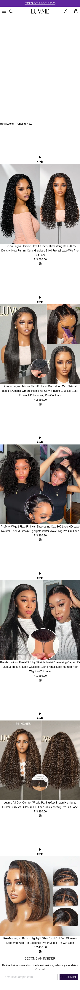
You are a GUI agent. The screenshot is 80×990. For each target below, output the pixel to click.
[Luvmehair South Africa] (40, 11)
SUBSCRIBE (68, 977)
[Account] (65, 11)
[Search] (13, 11)
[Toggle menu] (4, 11)
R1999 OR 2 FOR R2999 (40, 3)
